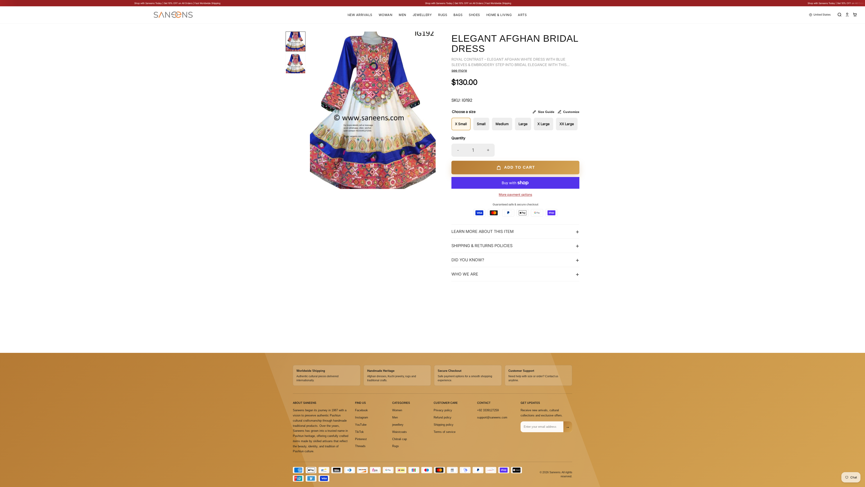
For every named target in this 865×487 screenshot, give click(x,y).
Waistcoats (399, 432)
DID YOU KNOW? (467, 259)
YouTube (360, 424)
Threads (360, 446)
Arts (522, 15)
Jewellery (422, 15)
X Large (543, 124)
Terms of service (444, 432)
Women (397, 410)
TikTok (359, 432)
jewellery (397, 424)
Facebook (361, 410)
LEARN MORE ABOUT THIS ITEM (482, 231)
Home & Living (499, 15)
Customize (571, 112)
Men (402, 15)
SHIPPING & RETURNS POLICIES (481, 245)
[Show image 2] (295, 64)
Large (523, 124)
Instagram (361, 417)
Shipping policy (443, 424)
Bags (457, 15)
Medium (502, 124)
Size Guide (546, 112)
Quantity (458, 138)
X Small (461, 124)
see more (459, 70)
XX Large (567, 124)
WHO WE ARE (464, 274)
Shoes (474, 15)
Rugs (442, 15)
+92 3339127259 (488, 410)
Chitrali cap (399, 439)
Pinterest (361, 439)
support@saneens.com (492, 417)
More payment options (515, 194)
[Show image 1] (295, 41)
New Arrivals (359, 15)
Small (481, 124)
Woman (386, 15)
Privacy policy (443, 410)
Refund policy (442, 417)
